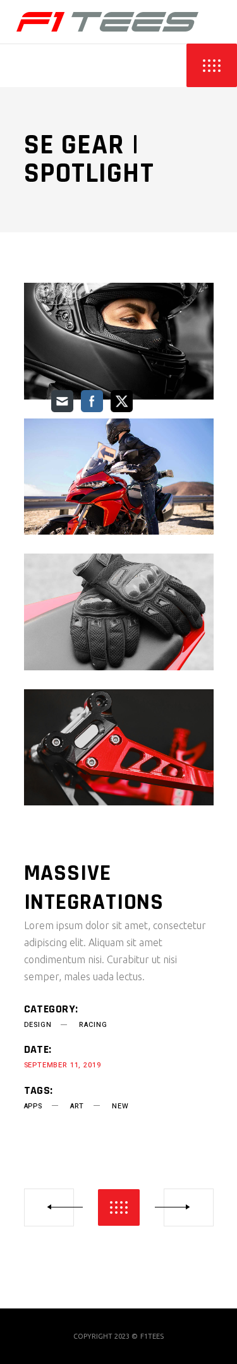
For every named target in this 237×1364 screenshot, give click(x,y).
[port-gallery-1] (119, 341)
